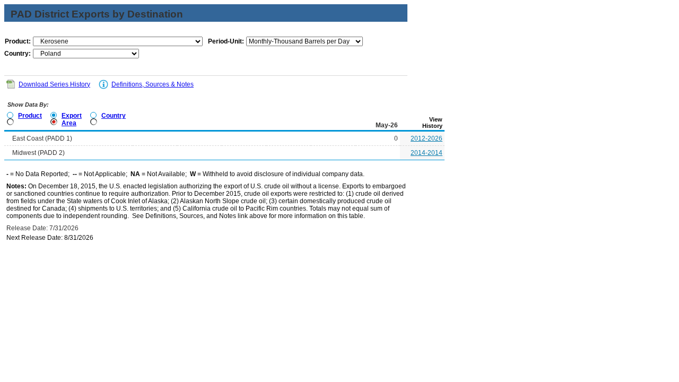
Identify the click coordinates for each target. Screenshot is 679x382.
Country (113, 115)
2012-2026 (426, 138)
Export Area (72, 119)
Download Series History (54, 84)
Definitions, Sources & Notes (152, 84)
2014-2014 (426, 153)
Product (30, 115)
